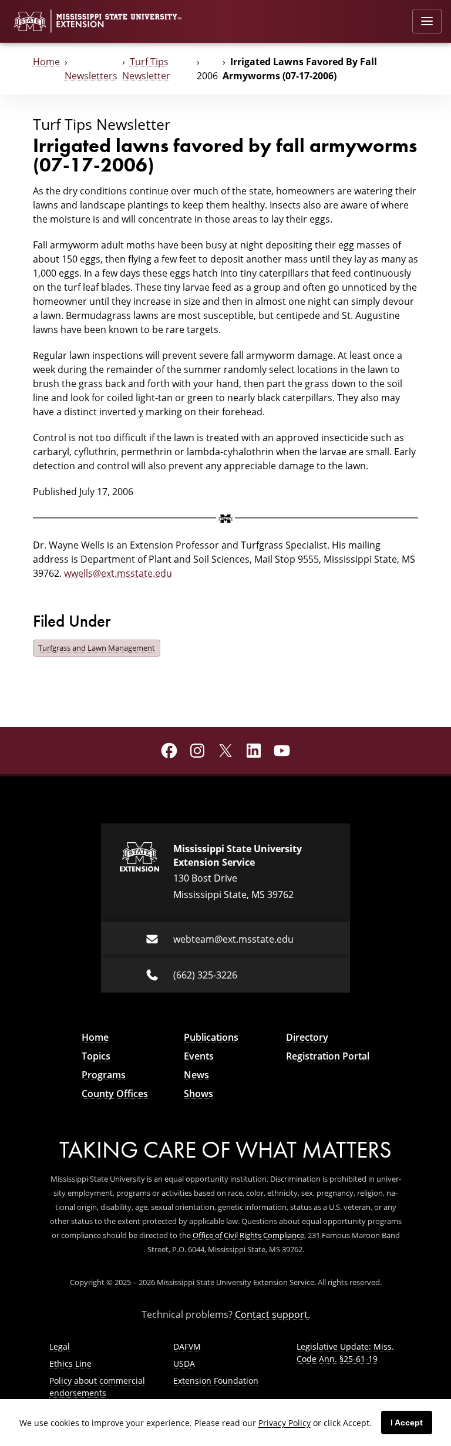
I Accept (407, 1422)
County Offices (115, 1093)
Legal (59, 1346)
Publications (211, 1037)
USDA (184, 1363)
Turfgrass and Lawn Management (96, 648)
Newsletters (91, 75)
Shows (198, 1093)
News (196, 1074)
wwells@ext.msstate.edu (118, 573)
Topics (96, 1056)
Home (46, 61)
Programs (104, 1074)
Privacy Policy (284, 1422)
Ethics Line (70, 1363)
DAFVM (187, 1346)
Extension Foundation (215, 1380)
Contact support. (272, 1314)
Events (199, 1056)
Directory (307, 1037)
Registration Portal (327, 1056)
